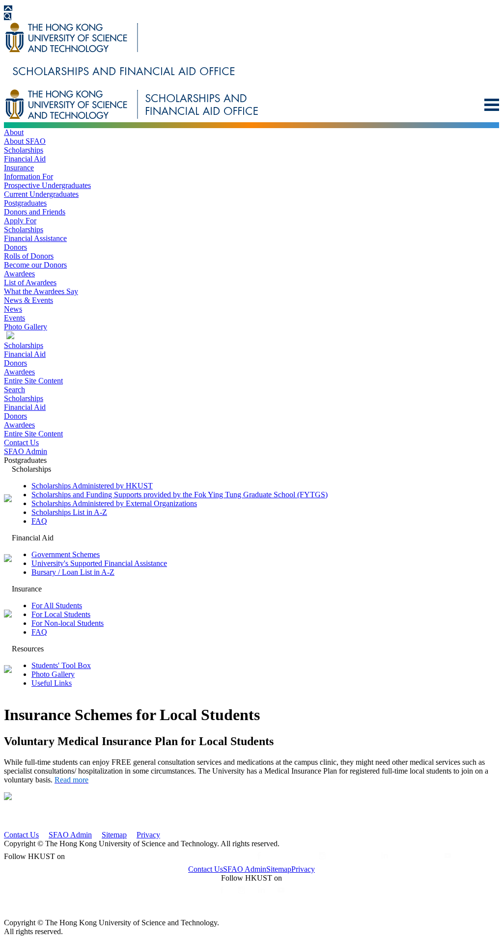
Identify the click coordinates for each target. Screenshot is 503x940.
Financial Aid (25, 159)
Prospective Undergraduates (47, 185)
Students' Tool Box (61, 665)
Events (14, 318)
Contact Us (21, 442)
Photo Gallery (25, 326)
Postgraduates (25, 203)
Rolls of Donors (29, 256)
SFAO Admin (25, 451)
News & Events (28, 300)
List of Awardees (30, 282)
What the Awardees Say (41, 291)
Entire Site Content (33, 380)
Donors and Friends (34, 212)
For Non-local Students (67, 623)
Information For (28, 176)
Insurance (19, 167)
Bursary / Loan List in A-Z (72, 572)
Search (14, 389)
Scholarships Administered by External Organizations (114, 503)
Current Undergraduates (41, 194)
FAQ (39, 521)
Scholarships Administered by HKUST (92, 486)
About (14, 132)
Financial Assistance (35, 238)
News (13, 309)
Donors (15, 247)
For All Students (56, 605)
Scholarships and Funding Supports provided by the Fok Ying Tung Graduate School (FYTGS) (179, 494)
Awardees (19, 273)
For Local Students (60, 614)
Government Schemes (65, 554)
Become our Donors (35, 265)
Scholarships (23, 150)
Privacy (148, 835)
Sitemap (114, 835)
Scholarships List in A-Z (69, 512)
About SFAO (25, 141)
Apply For (20, 220)
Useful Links (51, 683)
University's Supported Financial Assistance (99, 563)
